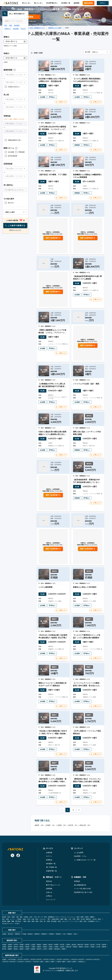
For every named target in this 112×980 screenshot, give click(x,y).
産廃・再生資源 (51, 921)
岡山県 (87, 946)
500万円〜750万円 (49, 959)
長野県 (10, 946)
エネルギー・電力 (45, 919)
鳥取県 (75, 946)
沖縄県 (63, 949)
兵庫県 (56, 946)
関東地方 (17, 934)
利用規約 (77, 881)
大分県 (45, 949)
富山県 (92, 944)
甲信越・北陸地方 (27, 934)
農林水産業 (55, 919)
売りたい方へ (26, 3)
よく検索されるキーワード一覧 (84, 860)
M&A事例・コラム (80, 856)
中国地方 (51, 934)
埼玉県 (62, 944)
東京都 (74, 944)
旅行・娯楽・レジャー (8, 919)
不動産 (19, 919)
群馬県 (56, 944)
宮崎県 (50, 949)
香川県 (4, 949)
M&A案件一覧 (65, 3)
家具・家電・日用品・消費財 (85, 917)
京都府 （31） (51, 825)
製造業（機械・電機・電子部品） (12, 921)
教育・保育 (83, 921)
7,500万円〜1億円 (38, 961)
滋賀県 (39, 946)
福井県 (104, 944)
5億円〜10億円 (71, 961)
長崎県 (33, 949)
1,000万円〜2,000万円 (77, 959)
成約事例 (76, 3)
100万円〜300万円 (23, 959)
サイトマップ (50, 899)
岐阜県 (16, 946)
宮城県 (22, 944)
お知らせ (49, 892)
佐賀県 (27, 949)
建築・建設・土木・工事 (68, 919)
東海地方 (37, 934)
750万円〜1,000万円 (62, 959)
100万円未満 (12, 959)
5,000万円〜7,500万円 (24, 961)
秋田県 (27, 944)
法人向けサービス (7, 923)
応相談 (4, 959)
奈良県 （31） (73, 825)
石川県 (98, 944)
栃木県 (50, 944)
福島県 (39, 944)
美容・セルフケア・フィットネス (68, 921)
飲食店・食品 (6, 917)
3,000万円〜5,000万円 (9, 961)
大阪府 (50, 946)
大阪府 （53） (62, 825)
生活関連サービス (93, 921)
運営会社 (49, 881)
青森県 (10, 944)
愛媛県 (10, 949)
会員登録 (49, 852)
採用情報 (49, 888)
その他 (16, 923)
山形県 (33, 944)
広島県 (92, 946)
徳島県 (104, 946)
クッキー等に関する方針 (82, 888)
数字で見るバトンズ (53, 885)
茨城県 (45, 944)
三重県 (33, 946)
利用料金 (49, 860)
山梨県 (4, 946)
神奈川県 (80, 944)
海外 (75, 934)
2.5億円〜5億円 (60, 961)
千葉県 (68, 944)
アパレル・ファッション (67, 917)
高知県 (16, 949)
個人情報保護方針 (80, 885)
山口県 (98, 946)
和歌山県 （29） (85, 825)
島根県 (81, 946)
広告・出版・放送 (32, 919)
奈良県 (62, 946)
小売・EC (37, 917)
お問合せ (49, 896)
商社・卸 (42, 921)
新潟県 (87, 944)
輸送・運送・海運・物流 (31, 921)
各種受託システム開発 (54, 28)
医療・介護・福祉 (17, 917)
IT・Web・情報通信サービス (36, 28)
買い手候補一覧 (51, 867)
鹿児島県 (57, 949)
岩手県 (16, 944)
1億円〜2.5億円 (49, 961)
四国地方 (58, 934)
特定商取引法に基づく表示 (83, 892)
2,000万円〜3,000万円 (92, 959)
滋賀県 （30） (40, 825)
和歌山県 (68, 946)
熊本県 (39, 949)
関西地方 (44, 934)
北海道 (4, 934)
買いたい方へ (38, 3)
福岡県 (22, 949)
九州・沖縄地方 (67, 934)
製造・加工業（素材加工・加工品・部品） (89, 919)
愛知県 (27, 946)
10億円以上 (81, 961)
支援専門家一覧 (51, 871)
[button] (15, 75)
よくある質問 (78, 852)
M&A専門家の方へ (52, 3)
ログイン (49, 856)
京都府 (45, 946)
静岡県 (22, 946)
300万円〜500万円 (36, 959)
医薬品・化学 (28, 917)
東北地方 (10, 934)
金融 (24, 919)
